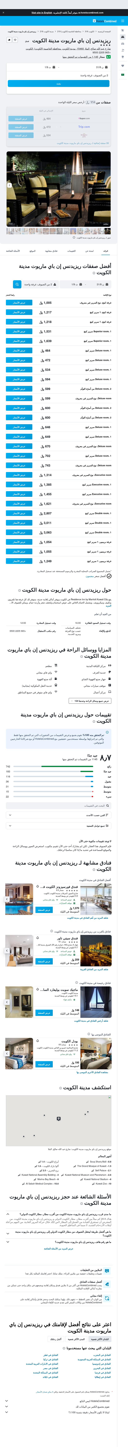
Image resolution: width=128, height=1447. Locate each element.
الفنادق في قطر (51, 1354)
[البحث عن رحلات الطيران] (123, 30)
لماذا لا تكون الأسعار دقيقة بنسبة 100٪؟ (89, 1412)
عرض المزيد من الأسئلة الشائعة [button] (58, 1248)
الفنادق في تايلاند (50, 1376)
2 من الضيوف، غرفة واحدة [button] (94, 75)
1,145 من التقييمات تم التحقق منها (80, 57)
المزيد (108, 605)
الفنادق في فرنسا (103, 1372)
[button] (3, 12)
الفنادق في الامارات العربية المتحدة (42, 1363)
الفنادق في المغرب (102, 1354)
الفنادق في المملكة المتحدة (45, 1372)
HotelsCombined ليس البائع (94, 1401)
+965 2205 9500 (102, 52)
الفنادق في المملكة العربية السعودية (94, 1359)
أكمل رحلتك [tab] (55, 1339)
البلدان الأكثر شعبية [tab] (100, 1339)
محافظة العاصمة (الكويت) (71, 31)
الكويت (91, 31)
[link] (88, 918)
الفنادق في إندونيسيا (101, 1363)
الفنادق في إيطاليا (103, 1376)
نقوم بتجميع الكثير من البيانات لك (92, 1406)
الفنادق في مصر (50, 1368)
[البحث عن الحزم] (123, 50)
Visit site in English (42, 12)
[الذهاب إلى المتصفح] (123, 57)
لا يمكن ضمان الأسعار (44, 1391)
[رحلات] (123, 66)
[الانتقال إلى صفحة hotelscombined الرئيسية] (104, 20)
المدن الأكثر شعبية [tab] (76, 1339)
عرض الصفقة (44, 909)
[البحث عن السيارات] (123, 43)
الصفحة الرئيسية (104, 31)
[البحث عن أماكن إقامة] (123, 37)
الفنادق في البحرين (102, 1368)
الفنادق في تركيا (50, 1359)
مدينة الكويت (49, 31)
